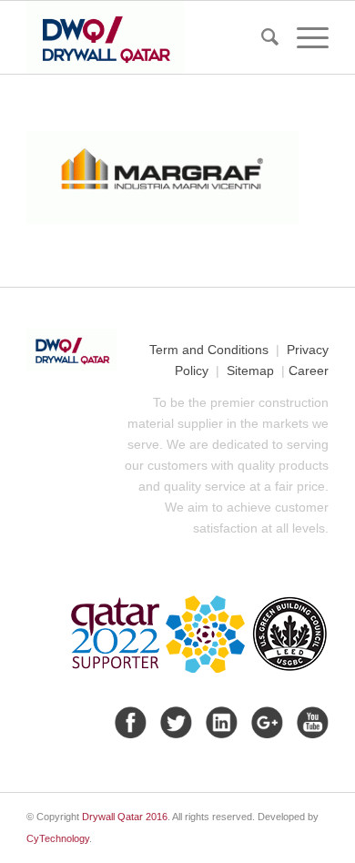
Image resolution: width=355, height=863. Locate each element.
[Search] (261, 37)
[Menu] (304, 37)
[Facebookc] (128, 722)
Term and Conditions (209, 349)
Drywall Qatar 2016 (124, 816)
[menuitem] (261, 37)
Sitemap (250, 370)
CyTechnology (57, 838)
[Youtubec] (310, 722)
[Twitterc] (174, 722)
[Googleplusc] (265, 722)
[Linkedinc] (219, 722)
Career (309, 370)
